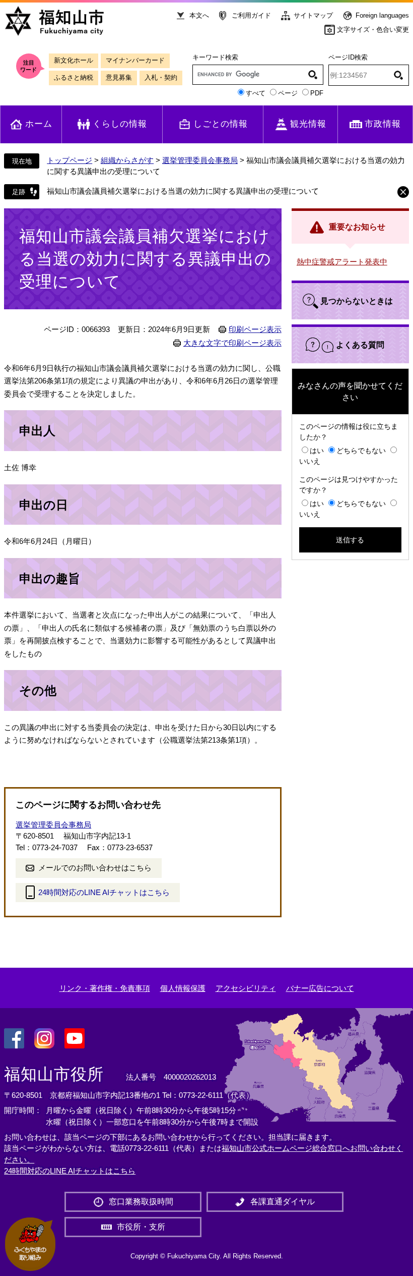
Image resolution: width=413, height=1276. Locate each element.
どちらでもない (361, 451)
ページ (288, 93)
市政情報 (383, 124)
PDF (316, 93)
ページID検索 (348, 57)
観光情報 (308, 124)
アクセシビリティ (246, 988)
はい (317, 451)
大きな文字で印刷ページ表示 (232, 343)
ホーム (38, 124)
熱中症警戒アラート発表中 (342, 261)
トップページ (69, 160)
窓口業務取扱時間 (141, 1201)
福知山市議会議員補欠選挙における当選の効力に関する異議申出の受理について (183, 191)
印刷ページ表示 (255, 329)
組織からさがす (127, 160)
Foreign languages (382, 15)
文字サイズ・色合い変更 (373, 29)
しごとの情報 (220, 124)
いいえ (309, 461)
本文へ (199, 15)
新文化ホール (73, 60)
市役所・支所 (141, 1227)
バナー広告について (320, 988)
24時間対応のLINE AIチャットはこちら (104, 892)
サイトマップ (313, 15)
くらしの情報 (120, 124)
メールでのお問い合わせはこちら (95, 867)
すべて (255, 93)
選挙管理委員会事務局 (200, 160)
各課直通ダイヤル (282, 1201)
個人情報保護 (182, 988)
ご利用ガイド (251, 15)
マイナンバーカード (135, 60)
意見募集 (119, 77)
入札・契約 (161, 77)
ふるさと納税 (73, 77)
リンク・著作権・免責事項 (104, 988)
